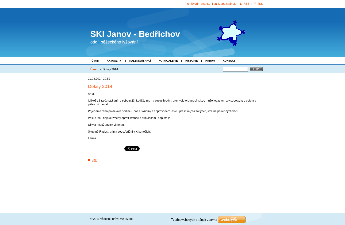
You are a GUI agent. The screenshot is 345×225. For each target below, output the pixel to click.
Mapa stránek (227, 3)
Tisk (260, 3)
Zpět (94, 160)
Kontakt (229, 60)
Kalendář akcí (140, 60)
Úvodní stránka (200, 3)
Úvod (95, 60)
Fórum (210, 60)
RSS (246, 3)
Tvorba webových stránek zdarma (194, 219)
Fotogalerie (168, 60)
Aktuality (114, 60)
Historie (191, 60)
